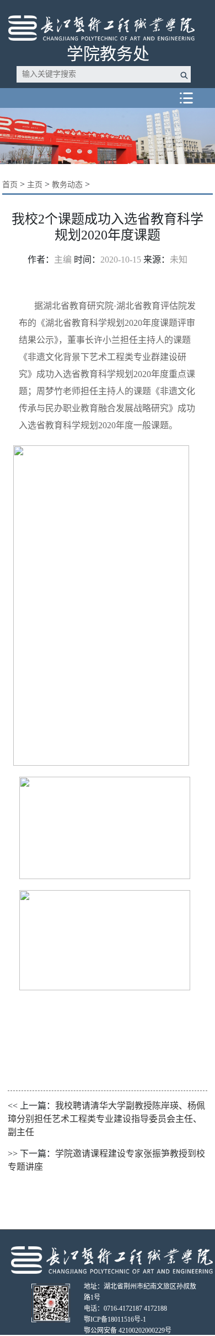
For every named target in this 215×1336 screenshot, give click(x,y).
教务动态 (67, 185)
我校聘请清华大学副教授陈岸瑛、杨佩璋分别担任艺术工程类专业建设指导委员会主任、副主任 (106, 1119)
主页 (34, 185)
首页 (10, 185)
